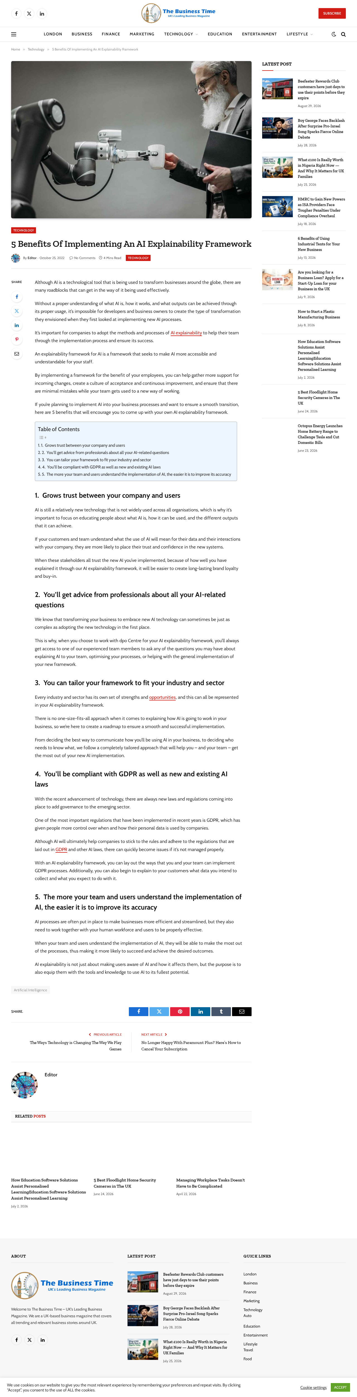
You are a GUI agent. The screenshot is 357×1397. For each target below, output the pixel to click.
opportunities (162, 697)
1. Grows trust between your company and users (83, 445)
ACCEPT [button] (340, 1387)
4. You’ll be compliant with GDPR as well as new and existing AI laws (101, 467)
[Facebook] (16, 296)
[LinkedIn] (16, 325)
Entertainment (259, 34)
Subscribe (332, 13)
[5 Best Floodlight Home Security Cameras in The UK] (131, 1151)
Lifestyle (297, 34)
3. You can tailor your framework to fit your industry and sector (96, 459)
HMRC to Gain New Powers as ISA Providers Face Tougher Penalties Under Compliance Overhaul (321, 207)
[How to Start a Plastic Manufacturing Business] (277, 319)
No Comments (84, 258)
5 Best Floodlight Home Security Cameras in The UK (125, 1183)
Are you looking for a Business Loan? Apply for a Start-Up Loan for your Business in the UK (321, 280)
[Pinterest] (16, 339)
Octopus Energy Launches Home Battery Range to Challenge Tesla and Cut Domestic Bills (320, 434)
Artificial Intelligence (30, 990)
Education (220, 34)
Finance (111, 34)
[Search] (343, 34)
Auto (247, 1315)
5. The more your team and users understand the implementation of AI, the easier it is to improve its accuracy (136, 474)
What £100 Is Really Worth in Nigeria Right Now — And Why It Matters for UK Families (321, 168)
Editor (32, 258)
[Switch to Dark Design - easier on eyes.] (333, 34)
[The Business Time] (178, 13)
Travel (248, 1349)
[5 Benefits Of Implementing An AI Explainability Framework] (131, 139)
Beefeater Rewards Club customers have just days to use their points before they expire (321, 89)
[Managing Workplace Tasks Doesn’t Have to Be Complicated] (214, 1151)
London (53, 34)
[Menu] (13, 34)
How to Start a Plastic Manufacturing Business (319, 314)
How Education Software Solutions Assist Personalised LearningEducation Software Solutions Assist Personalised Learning (48, 1189)
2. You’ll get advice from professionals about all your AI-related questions (105, 452)
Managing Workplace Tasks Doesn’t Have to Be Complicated (210, 1183)
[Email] (16, 353)
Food (247, 1358)
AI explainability (186, 332)
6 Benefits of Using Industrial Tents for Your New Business (319, 244)
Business (82, 34)
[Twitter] (16, 310)
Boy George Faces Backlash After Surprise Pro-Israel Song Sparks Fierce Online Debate (321, 129)
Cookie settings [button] (313, 1387)
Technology (179, 34)
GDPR (61, 849)
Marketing (142, 34)
